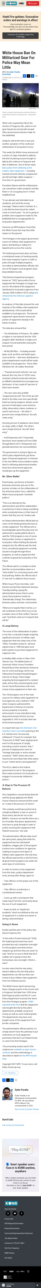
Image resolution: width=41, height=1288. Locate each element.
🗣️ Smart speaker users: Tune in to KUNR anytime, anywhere (20, 1168)
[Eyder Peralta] (7, 1093)
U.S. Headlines (10, 1073)
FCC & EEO (8, 1258)
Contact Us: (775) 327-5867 (14, 1243)
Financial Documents (12, 1228)
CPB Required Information (14, 1223)
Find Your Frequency (12, 1248)
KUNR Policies (9, 1253)
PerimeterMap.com (10, 27)
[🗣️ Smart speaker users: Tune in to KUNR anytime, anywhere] (20, 1149)
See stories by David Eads (13, 1125)
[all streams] (38, 1285)
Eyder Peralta (14, 72)
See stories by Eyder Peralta (27, 1109)
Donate (34, 3)
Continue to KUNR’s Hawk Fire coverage (21, 35)
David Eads (6, 74)
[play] (3, 1285)
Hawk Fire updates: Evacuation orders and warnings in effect (20, 18)
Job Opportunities (11, 1238)
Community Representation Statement (19, 1233)
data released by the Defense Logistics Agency (20, 295)
